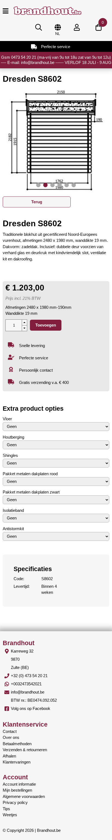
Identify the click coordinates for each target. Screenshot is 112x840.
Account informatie (19, 784)
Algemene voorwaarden (24, 796)
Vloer (7, 418)
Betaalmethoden (17, 743)
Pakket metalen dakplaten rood (30, 473)
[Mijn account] (77, 27)
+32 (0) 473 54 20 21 (29, 675)
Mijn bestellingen (17, 790)
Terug (36, 201)
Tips (6, 808)
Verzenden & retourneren (25, 749)
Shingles (10, 455)
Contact (10, 731)
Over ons (11, 737)
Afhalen (9, 756)
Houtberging (13, 437)
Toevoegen (45, 325)
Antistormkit (13, 528)
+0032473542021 (26, 684)
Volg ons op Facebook (30, 708)
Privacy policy (15, 802)
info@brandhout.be (27, 692)
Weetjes (10, 814)
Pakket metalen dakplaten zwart (31, 492)
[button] (38, 185)
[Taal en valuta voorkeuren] (57, 27)
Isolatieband (13, 510)
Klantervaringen (16, 762)
